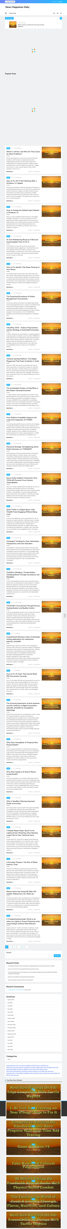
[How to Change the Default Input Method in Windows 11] (51, 211)
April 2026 (10, 1012)
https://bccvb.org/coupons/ (14, 1067)
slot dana (33, 1069)
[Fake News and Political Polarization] (33, 1172)
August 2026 (11, 999)
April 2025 (10, 1049)
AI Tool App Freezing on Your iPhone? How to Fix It (33, 1111)
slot (29, 1069)
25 (23, 947)
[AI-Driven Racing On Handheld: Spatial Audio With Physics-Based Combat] (33, 1191)
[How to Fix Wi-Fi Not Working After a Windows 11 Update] (51, 182)
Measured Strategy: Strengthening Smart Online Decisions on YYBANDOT (22, 448)
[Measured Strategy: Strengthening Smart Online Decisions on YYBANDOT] (51, 447)
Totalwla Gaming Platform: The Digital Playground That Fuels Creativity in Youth (22, 360)
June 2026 (10, 1006)
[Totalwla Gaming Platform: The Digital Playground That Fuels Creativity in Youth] (51, 359)
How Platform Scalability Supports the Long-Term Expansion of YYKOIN (21, 418)
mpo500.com (44, 1065)
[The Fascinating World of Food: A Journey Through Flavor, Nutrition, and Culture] (33, 1209)
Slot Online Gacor (42, 1069)
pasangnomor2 (11, 1073)
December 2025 (11, 1024)
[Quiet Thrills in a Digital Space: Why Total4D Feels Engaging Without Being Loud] (51, 510)
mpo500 (26, 1067)
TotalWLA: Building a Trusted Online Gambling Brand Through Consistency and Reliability (22, 574)
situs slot (55, 1067)
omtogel (19, 1069)
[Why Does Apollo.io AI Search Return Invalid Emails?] (51, 772)
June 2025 (10, 1043)
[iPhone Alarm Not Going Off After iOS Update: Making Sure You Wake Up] (51, 892)
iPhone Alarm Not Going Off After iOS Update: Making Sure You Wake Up (21, 892)
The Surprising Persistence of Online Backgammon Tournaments (20, 297)
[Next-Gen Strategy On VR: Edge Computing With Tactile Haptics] (33, 1100)
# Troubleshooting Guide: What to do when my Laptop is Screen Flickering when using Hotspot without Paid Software (23, 921)
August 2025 (11, 1037)
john (31, 171)
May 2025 (10, 1046)
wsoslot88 (19, 1073)
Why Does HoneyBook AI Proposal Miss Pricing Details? (21, 977)
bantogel (50, 1071)
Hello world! (28, 990)
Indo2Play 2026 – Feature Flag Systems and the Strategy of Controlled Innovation (22, 329)
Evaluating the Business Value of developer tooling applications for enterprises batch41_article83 (23, 639)
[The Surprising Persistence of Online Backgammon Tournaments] (51, 297)
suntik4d (27, 1065)
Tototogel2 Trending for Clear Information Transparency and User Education (22, 542)
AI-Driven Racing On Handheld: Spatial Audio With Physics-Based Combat (33, 1184)
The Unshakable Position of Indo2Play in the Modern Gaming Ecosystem (22, 389)
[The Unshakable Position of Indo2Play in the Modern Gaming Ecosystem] (51, 389)
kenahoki (49, 1067)
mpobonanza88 (11, 1069)
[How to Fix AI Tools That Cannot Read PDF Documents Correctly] (51, 675)
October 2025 (11, 1031)
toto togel (22, 1065)
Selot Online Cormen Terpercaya (40, 1073)
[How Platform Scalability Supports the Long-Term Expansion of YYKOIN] (51, 418)
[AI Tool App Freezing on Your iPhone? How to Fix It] (33, 1118)
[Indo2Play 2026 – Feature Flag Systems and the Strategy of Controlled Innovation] (51, 328)
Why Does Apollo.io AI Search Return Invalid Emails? (20, 980)
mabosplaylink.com (12, 1065)
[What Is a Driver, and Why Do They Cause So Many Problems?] (13, 24)
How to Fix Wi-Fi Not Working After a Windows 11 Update (21, 182)
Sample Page (12, 13)
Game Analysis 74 (33, 1147)
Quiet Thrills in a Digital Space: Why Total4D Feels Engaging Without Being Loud (21, 511)
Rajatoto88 (39, 1067)
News (8, 148)
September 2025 (12, 1034)
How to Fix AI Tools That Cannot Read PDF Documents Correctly (21, 675)
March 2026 (10, 1015)
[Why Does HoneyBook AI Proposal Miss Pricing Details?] (51, 743)
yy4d (44, 1067)
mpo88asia (26, 1073)
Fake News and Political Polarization (33, 1165)
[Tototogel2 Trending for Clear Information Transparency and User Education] (51, 542)
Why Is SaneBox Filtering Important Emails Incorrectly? (20, 802)
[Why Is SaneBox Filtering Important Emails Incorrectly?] (51, 802)
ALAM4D (25, 1069)
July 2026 (10, 1003)
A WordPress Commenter (15, 990)
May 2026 (10, 1009)
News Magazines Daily (17, 7)
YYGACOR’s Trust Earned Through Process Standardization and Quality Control (23, 607)
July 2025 (10, 1040)
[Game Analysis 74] (33, 1154)
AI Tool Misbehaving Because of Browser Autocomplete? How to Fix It (22, 240)
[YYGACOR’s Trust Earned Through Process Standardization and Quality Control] (51, 606)
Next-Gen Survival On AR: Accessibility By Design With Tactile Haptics (33, 1220)
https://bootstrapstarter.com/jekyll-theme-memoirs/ (22, 1071)
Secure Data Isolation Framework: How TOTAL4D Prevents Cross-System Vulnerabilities (21, 480)
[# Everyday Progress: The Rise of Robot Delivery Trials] (51, 863)
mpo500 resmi (35, 1065)
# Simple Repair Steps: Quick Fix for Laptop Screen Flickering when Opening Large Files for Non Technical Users (22, 832)
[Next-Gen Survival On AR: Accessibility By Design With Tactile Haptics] (33, 1227)
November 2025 (12, 1027)
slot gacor (32, 1067)
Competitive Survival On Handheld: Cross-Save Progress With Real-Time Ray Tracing (33, 1129)
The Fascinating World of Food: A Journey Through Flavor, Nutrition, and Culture (33, 1202)
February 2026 (11, 1018)
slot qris (10, 1075)
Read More (9, 171)
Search (8, 952)
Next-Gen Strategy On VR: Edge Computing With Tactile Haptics (33, 1092)
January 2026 (11, 1021)
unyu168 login (43, 1071)
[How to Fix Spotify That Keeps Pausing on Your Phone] (51, 268)
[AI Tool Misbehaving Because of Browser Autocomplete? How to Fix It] (51, 240)
